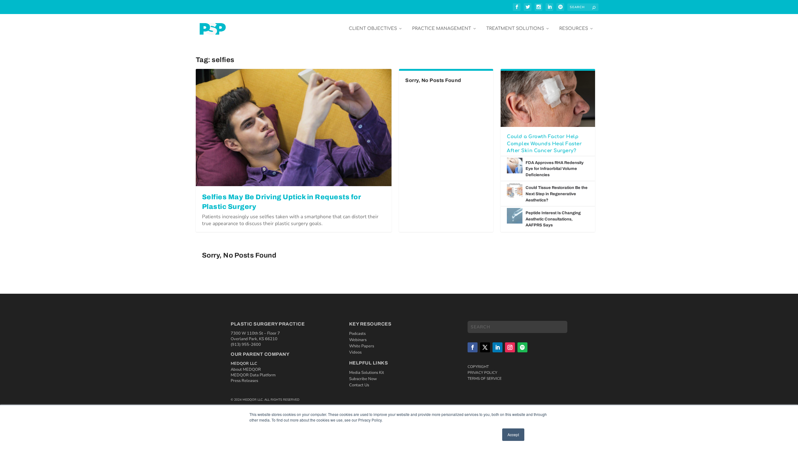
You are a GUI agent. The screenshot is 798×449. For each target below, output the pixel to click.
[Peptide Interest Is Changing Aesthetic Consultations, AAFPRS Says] (514, 216)
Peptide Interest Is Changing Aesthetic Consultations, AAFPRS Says (553, 219)
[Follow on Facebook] (473, 347)
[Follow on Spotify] (522, 347)
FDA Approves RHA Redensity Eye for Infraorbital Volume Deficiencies (555, 169)
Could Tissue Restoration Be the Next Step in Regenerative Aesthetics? (557, 194)
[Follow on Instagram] (510, 347)
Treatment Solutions (515, 28)
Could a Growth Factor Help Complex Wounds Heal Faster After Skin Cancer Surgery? (544, 143)
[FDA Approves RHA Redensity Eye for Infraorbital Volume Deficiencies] (514, 165)
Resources (573, 28)
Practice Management (441, 28)
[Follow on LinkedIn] (497, 347)
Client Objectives (373, 28)
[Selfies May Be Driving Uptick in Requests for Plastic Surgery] (294, 127)
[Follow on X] (485, 347)
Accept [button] (513, 434)
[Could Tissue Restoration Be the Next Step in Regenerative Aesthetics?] (514, 190)
